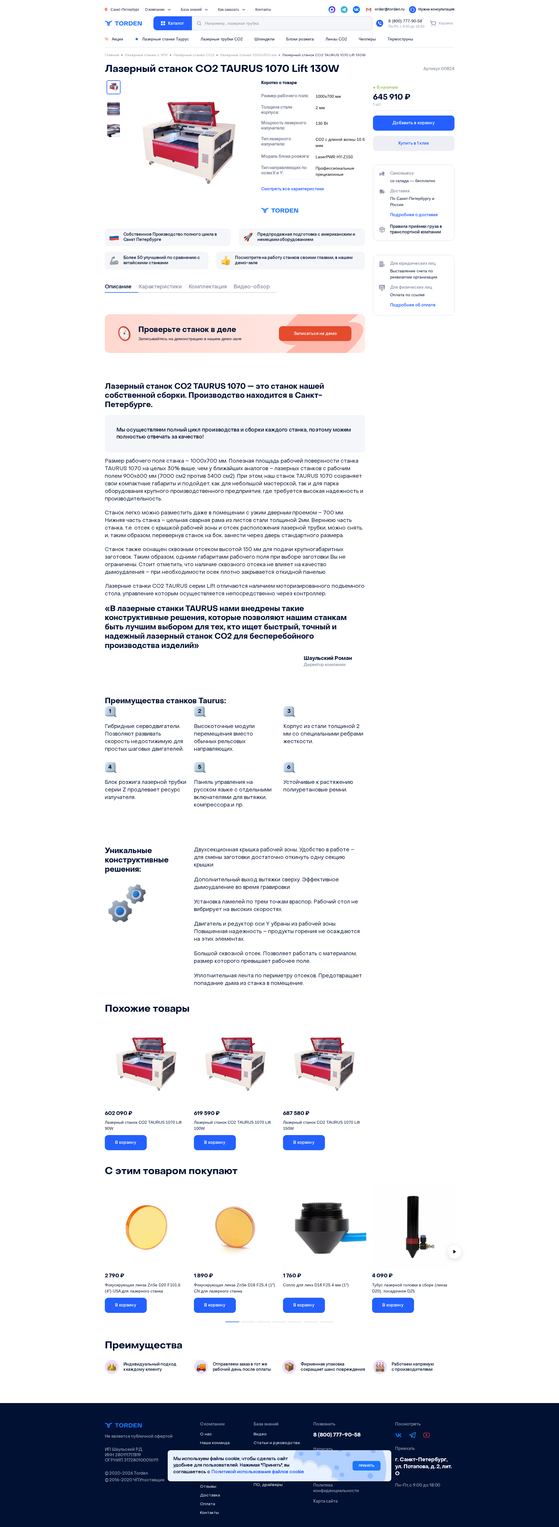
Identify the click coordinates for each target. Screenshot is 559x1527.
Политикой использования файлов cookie (257, 1472)
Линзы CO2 (336, 39)
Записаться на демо (315, 333)
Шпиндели (264, 39)
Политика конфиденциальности (336, 1488)
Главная (112, 55)
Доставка (210, 1495)
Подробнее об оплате (413, 305)
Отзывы (208, 1487)
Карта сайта (325, 1501)
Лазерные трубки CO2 (222, 39)
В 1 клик (170, 1142)
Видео (260, 1434)
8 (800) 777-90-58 (405, 21)
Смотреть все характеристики (292, 189)
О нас (206, 1434)
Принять (366, 1465)
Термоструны (400, 39)
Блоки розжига (300, 39)
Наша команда (215, 1443)
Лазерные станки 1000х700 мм (248, 55)
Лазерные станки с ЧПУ (146, 55)
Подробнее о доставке (414, 215)
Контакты (263, 9)
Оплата (207, 1504)
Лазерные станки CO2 (193, 55)
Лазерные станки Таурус (165, 39)
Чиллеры (367, 39)
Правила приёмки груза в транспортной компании (416, 229)
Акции (114, 39)
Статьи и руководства (277, 1443)
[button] (126, 1142)
